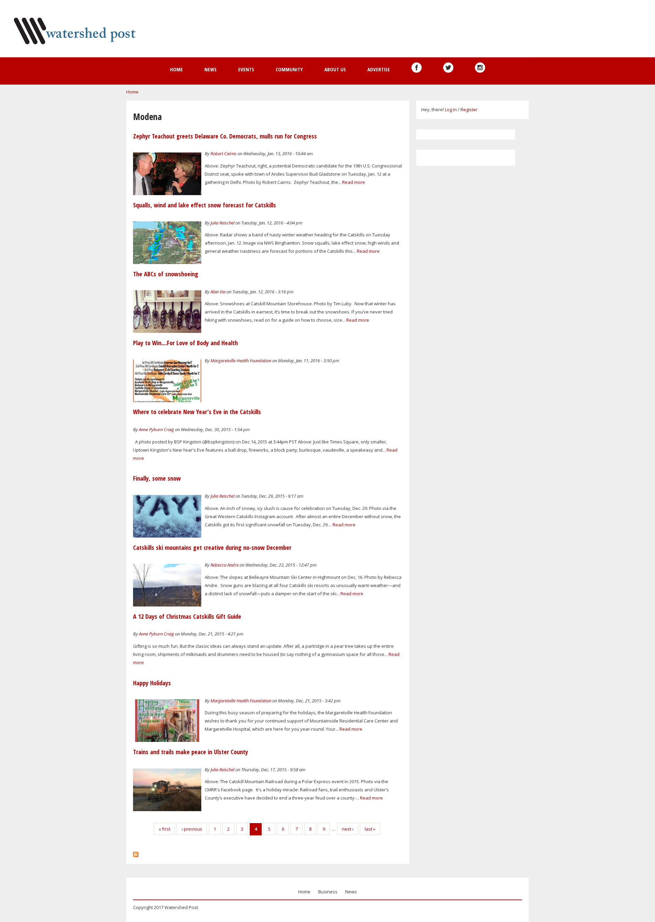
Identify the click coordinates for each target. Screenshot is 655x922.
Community (289, 69)
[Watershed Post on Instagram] (480, 67)
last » (370, 829)
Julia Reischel (222, 223)
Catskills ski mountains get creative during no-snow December (212, 547)
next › (347, 829)
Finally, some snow (157, 478)
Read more (353, 182)
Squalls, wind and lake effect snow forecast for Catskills (204, 205)
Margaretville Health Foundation (240, 360)
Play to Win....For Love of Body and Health (185, 343)
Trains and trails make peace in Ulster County (190, 752)
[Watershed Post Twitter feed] (448, 67)
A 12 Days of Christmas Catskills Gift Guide (187, 616)
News (210, 69)
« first (164, 829)
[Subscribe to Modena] (136, 853)
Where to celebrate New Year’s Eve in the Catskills (197, 412)
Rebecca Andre (224, 565)
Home (176, 69)
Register (469, 109)
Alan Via (217, 292)
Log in (451, 109)
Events (246, 69)
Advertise (378, 69)
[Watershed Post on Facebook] (416, 67)
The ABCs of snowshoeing (165, 274)
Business (327, 892)
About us (335, 69)
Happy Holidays (152, 683)
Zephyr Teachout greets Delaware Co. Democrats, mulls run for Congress (225, 136)
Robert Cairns (223, 153)
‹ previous (191, 829)
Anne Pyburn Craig (156, 429)
